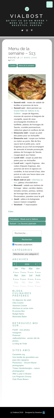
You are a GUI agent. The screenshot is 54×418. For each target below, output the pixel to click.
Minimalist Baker (19, 316)
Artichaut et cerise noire (22, 308)
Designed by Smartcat (33, 412)
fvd (13, 60)
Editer (10, 211)
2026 (27, 264)
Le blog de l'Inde (19, 343)
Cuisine (13, 66)
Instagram (16, 332)
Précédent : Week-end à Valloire (24, 219)
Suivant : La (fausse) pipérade (23, 223)
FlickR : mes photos (21, 330)
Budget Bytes (18, 314)
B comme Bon (18, 311)
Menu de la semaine (26, 66)
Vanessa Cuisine (19, 305)
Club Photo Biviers (20, 379)
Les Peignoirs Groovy (21, 376)
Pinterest (16, 335)
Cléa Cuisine (18, 303)
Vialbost (27, 16)
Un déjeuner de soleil (21, 300)
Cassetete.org (18, 354)
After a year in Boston (21, 374)
